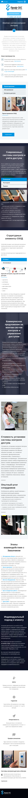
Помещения (6, 179)
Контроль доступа (9, 93)
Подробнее (8, 134)
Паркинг (5, 186)
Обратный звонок (14, 13)
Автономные (7, 262)
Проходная (6, 182)
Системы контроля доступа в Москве (13, 771)
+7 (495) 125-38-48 (14, 17)
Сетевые (5, 259)
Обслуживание (8, 89)
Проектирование (9, 86)
